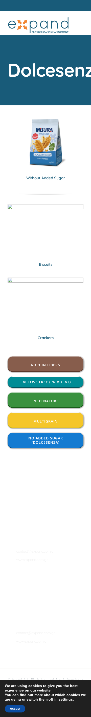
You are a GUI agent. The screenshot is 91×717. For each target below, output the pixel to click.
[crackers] (45, 280)
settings (66, 699)
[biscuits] (45, 206)
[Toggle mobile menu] (81, 23)
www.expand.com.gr (22, 559)
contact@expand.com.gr (22, 551)
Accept (15, 708)
